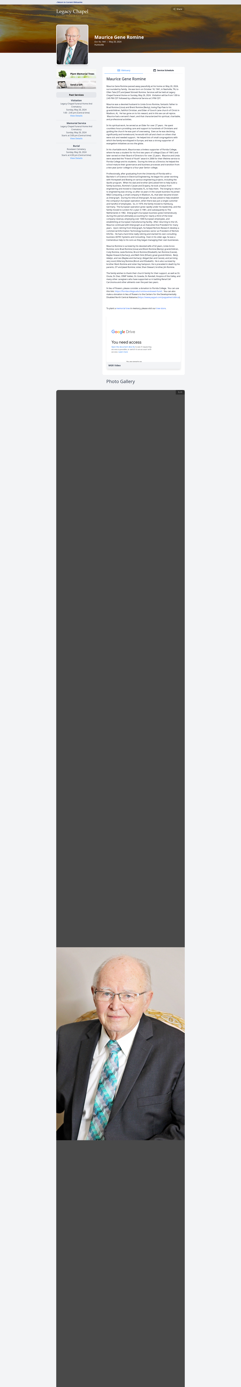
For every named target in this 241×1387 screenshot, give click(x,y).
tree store (161, 308)
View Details (76, 115)
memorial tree (123, 308)
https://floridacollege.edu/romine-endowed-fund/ (138, 291)
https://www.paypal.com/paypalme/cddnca (158, 297)
